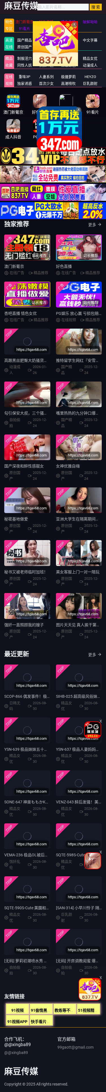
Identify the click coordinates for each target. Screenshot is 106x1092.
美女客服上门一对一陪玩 (77, 572)
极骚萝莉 (68, 77)
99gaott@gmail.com (75, 1047)
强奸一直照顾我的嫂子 (24, 625)
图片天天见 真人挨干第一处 (80, 625)
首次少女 (46, 83)
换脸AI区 (46, 65)
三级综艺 (68, 65)
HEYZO (90, 77)
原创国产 (24, 47)
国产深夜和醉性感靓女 (24, 466)
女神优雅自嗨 (68, 466)
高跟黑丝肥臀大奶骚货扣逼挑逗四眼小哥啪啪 (43, 360)
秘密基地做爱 (16, 519)
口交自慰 (46, 58)
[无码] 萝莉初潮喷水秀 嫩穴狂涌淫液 (36, 961)
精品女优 (90, 58)
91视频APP (17, 1021)
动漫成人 (90, 65)
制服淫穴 (24, 58)
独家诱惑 (24, 83)
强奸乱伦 (68, 58)
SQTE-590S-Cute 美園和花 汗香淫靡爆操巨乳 (43, 908)
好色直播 (64, 266)
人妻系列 (46, 77)
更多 (92, 224)
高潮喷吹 (68, 83)
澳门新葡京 (14, 266)
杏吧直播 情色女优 (20, 313)
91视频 (17, 1010)
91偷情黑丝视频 (45, 1010)
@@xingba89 (16, 1052)
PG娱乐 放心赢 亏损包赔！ (79, 313)
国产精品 (24, 40)
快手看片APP (42, 1021)
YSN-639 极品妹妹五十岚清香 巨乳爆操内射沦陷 (46, 749)
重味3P (24, 77)
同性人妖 (24, 65)
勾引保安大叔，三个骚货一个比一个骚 (38, 413)
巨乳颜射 (90, 83)
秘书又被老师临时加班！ (26, 572)
